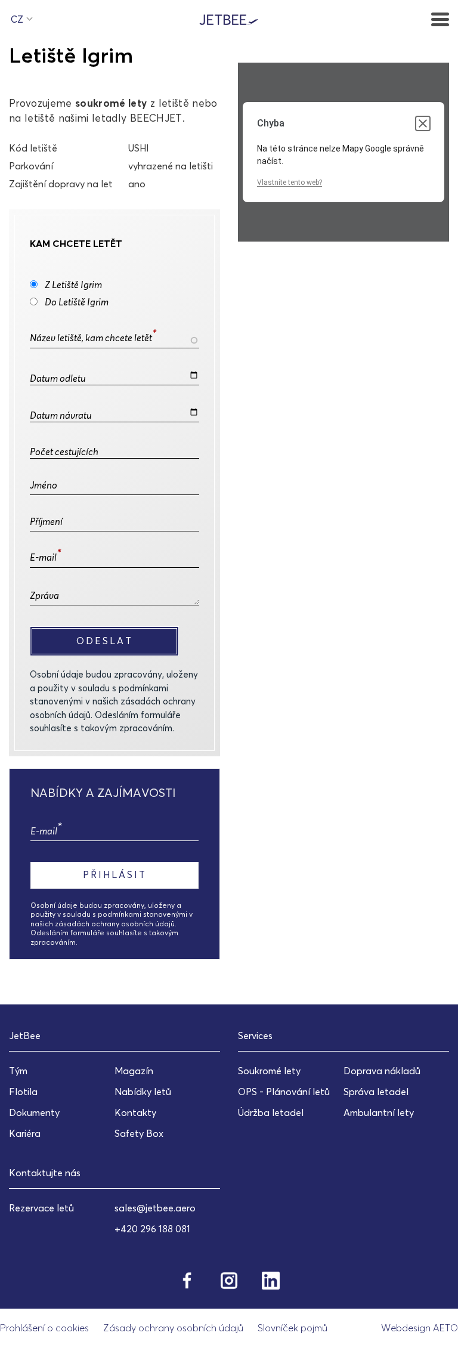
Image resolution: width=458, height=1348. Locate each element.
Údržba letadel (271, 1112)
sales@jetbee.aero (155, 1208)
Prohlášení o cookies (44, 1328)
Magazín (133, 1071)
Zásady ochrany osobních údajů (173, 1328)
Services (255, 1035)
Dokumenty (34, 1112)
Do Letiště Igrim (77, 302)
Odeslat (104, 641)
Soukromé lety (269, 1071)
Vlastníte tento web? (289, 182)
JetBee (25, 1035)
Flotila (23, 1091)
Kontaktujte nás (45, 1173)
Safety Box (138, 1133)
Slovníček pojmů (292, 1328)
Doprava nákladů (382, 1071)
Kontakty (135, 1112)
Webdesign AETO (419, 1328)
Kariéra (25, 1133)
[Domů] (229, 18)
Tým (18, 1071)
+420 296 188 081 (152, 1229)
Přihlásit (115, 874)
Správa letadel (376, 1091)
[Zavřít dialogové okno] (423, 123)
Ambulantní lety (379, 1112)
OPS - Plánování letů (284, 1091)
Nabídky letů (142, 1091)
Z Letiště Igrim (73, 284)
